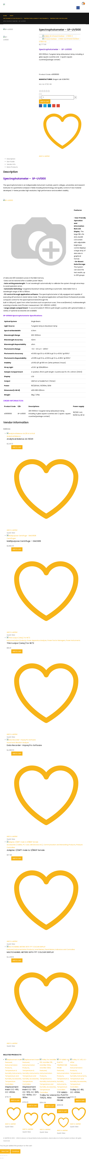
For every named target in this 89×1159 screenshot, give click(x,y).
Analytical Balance (14, 436)
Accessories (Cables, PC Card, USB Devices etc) (25, 845)
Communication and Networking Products (59, 845)
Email (58, 105)
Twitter (45, 105)
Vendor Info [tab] (11, 164)
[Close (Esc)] (6, 1155)
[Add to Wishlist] (40, 94)
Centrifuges (11, 538)
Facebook (40, 105)
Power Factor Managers (56, 640)
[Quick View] (10, 447)
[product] (46, 433)
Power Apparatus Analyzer (37, 640)
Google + (53, 105)
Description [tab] (11, 159)
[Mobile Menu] (84, 8)
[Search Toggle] (79, 3)
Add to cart (44, 101)
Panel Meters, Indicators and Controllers (60, 949)
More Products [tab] (12, 167)
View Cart (5, 1151)
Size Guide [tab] (11, 161)
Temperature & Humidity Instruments (63, 1081)
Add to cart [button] (17, 447)
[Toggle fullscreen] (2, 1155)
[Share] (4, 1155)
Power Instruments (73, 640)
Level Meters (39, 949)
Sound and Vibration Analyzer (18, 742)
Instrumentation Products (16, 640)
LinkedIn (49, 105)
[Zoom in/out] (1, 1155)
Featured (10, 949)
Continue (15, 1151)
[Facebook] (78, 7)
